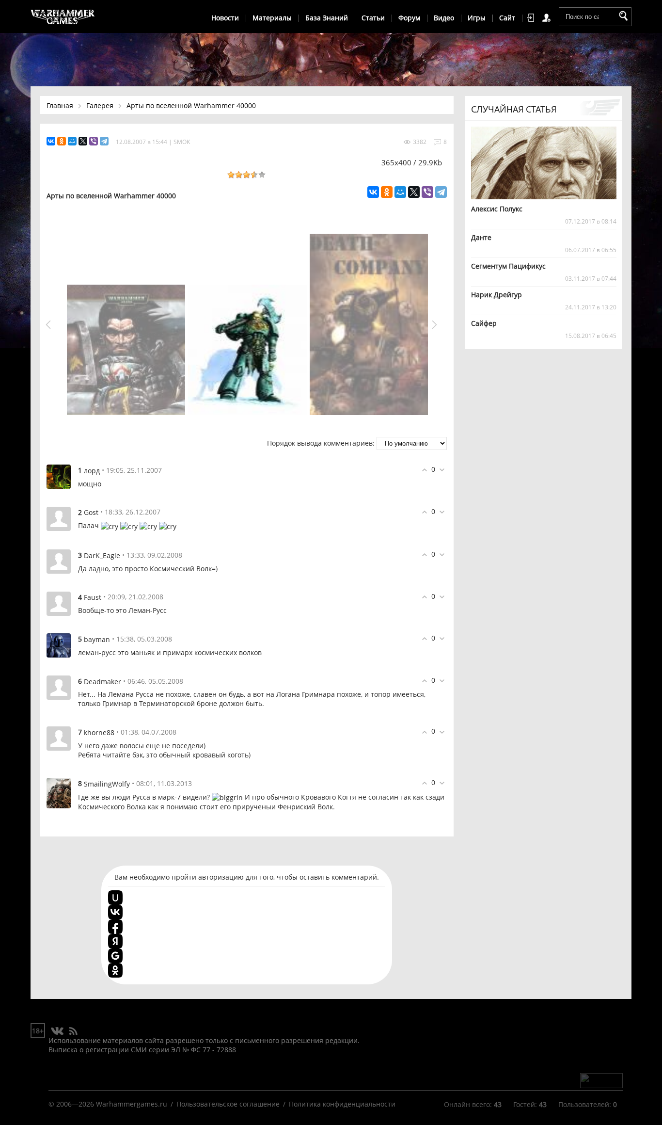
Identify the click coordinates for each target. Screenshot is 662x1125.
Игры (477, 17)
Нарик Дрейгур (496, 294)
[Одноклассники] (61, 141)
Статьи (373, 17)
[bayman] (59, 644)
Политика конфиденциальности (342, 1104)
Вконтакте (57, 1031)
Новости (225, 17)
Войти (532, 18)
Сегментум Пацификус (508, 266)
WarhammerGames (63, 17)
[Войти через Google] (115, 955)
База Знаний (326, 17)
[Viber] (93, 141)
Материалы (272, 17)
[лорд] (59, 476)
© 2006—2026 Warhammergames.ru (107, 1104)
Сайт (507, 17)
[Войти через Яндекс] (115, 941)
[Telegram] (104, 141)
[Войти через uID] (115, 897)
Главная (60, 105)
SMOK (181, 142)
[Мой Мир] (72, 141)
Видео (444, 17)
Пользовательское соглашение (228, 1104)
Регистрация (548, 18)
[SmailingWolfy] (59, 792)
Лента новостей (73, 1031)
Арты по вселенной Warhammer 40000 (191, 105)
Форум (409, 17)
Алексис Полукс (496, 208)
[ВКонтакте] (51, 141)
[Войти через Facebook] (115, 926)
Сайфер (484, 323)
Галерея (99, 105)
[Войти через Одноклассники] (115, 970)
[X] (83, 141)
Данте (481, 237)
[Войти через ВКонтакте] (115, 912)
